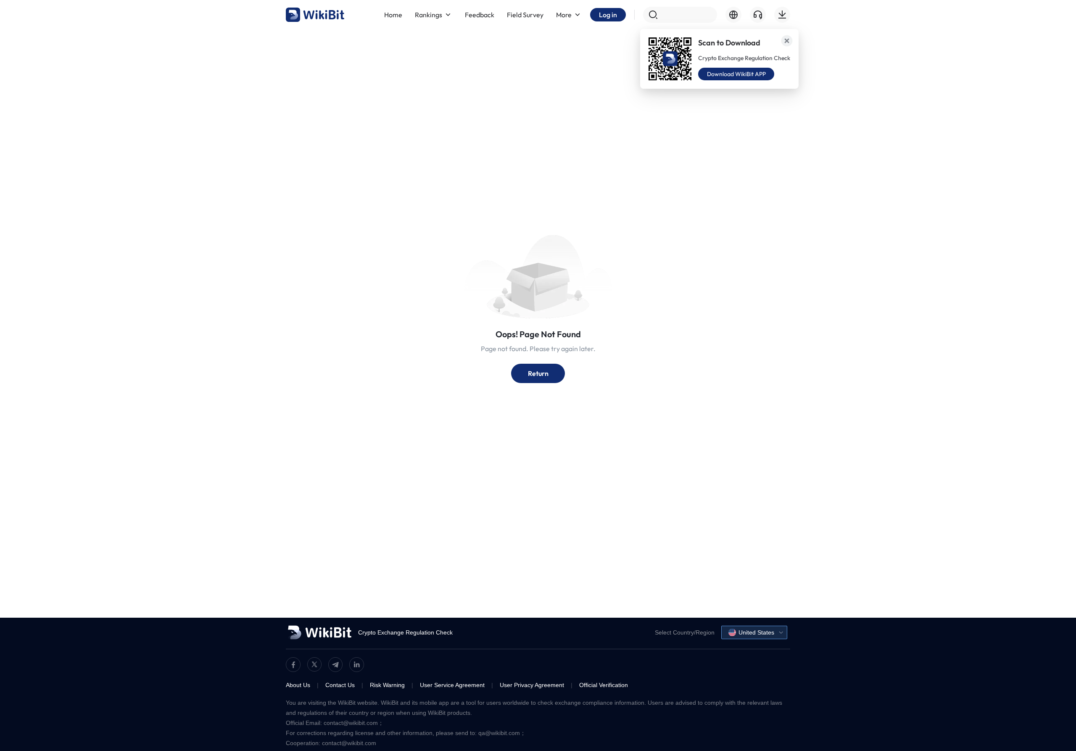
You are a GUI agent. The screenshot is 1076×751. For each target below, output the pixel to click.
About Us (298, 685)
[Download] (782, 15)
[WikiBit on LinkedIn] (356, 664)
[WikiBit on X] (314, 664)
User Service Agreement (452, 685)
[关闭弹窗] (787, 41)
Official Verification (603, 685)
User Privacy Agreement (532, 685)
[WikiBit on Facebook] (293, 664)
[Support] (758, 15)
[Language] (733, 15)
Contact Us (340, 685)
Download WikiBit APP (736, 74)
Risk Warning (387, 685)
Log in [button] (608, 15)
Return (538, 373)
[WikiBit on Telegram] (335, 664)
